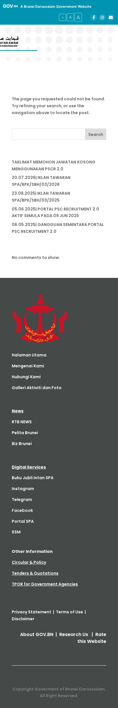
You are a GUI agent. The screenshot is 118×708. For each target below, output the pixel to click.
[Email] (110, 17)
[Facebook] (93, 17)
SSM (16, 532)
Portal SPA (23, 521)
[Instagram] (102, 17)
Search (95, 134)
